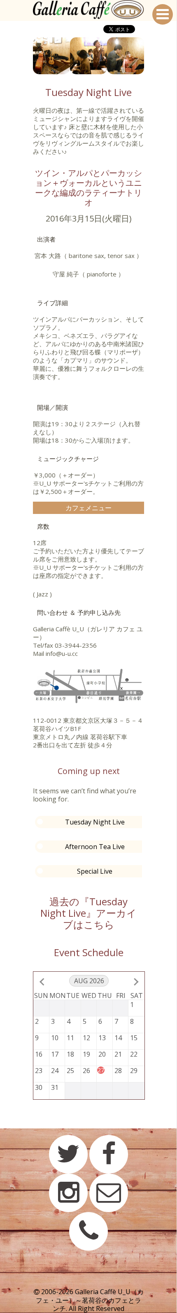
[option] (51, 55)
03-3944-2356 (76, 645)
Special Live (94, 871)
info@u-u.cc (62, 653)
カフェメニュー (88, 507)
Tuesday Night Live (95, 822)
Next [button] (150, 56)
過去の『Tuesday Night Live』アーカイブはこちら (88, 913)
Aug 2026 (89, 980)
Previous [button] (27, 56)
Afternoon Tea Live (95, 846)
